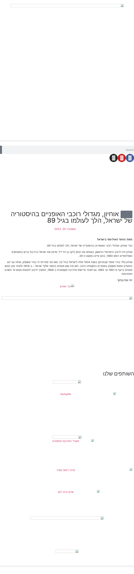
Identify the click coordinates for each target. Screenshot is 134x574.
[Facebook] (130, 158)
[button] (67, 141)
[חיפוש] (1, 150)
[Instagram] (113, 158)
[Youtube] (122, 158)
